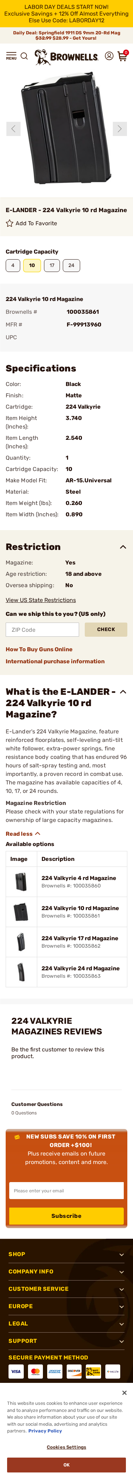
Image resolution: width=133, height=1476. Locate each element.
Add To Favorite (36, 223)
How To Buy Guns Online (39, 649)
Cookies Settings (66, 1447)
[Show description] (23, 833)
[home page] (67, 57)
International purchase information (55, 661)
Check (106, 629)
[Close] (124, 1393)
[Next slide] (120, 129)
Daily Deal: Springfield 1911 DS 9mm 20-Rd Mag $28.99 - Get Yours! (66, 35)
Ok (66, 1465)
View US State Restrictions (41, 600)
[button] (11, 56)
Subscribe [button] (66, 1216)
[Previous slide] (13, 129)
